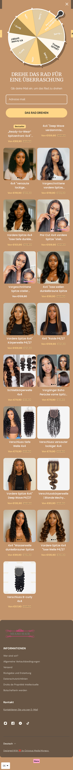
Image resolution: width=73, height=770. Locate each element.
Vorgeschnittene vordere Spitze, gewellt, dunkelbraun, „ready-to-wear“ (53, 186)
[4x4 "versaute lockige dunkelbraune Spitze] (19, 164)
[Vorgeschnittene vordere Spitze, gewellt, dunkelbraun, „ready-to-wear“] (53, 164)
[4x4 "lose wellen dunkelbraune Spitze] (53, 267)
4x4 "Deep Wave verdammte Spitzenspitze (53, 128)
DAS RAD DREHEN (36, 112)
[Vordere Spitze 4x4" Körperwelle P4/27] (19, 319)
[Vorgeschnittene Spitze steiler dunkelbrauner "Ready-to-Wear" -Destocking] (19, 267)
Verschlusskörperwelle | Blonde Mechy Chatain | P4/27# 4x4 (53, 496)
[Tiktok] (28, 723)
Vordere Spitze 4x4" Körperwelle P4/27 (20, 340)
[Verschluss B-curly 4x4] (19, 577)
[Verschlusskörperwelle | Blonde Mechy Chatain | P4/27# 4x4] (53, 474)
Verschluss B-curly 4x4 (19, 599)
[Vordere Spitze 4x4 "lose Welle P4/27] (53, 526)
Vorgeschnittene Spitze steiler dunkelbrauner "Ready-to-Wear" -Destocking (19, 289)
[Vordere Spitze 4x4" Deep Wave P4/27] (19, 474)
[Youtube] (20, 723)
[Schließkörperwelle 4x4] (19, 371)
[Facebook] (13, 723)
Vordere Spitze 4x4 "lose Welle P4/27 (53, 547)
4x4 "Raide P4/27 (53, 338)
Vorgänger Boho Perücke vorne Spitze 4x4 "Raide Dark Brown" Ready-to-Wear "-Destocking (53, 392)
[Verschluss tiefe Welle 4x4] (19, 422)
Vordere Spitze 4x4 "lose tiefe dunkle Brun (19, 237)
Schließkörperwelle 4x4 (19, 392)
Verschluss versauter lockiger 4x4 (53, 444)
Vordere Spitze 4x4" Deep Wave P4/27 (20, 495)
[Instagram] (5, 723)
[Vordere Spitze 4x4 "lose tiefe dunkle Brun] (19, 215)
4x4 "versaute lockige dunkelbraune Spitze (19, 186)
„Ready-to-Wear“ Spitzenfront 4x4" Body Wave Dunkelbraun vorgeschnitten (19, 134)
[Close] (67, 4)
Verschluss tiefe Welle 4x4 (19, 444)
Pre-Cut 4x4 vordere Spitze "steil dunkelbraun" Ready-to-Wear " (53, 237)
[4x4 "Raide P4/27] (53, 319)
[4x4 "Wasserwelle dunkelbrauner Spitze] (19, 526)
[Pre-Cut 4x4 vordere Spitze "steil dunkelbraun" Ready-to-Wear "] (53, 215)
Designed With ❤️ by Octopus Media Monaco (26, 750)
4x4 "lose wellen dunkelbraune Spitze (53, 289)
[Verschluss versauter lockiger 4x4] (53, 422)
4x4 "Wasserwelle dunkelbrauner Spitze (20, 547)
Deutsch (8, 743)
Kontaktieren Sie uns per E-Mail (20, 709)
